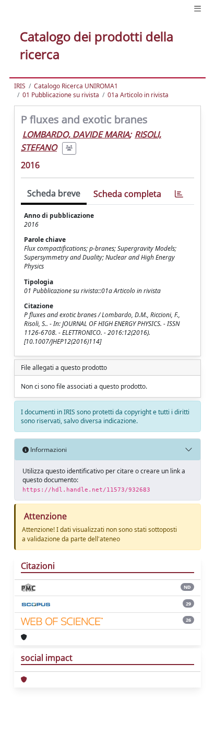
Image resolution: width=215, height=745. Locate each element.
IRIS (20, 86)
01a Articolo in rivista (138, 94)
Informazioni (48, 449)
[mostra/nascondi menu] (197, 9)
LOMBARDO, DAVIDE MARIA (75, 134)
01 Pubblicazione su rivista (60, 94)
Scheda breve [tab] (53, 193)
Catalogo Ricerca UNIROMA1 (76, 86)
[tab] (179, 194)
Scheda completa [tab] (127, 194)
